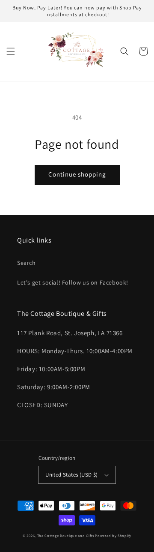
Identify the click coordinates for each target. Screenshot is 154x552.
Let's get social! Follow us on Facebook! (72, 282)
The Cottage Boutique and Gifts (65, 535)
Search (26, 263)
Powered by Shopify (113, 535)
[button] (10, 51)
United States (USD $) (71, 474)
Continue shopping (77, 174)
